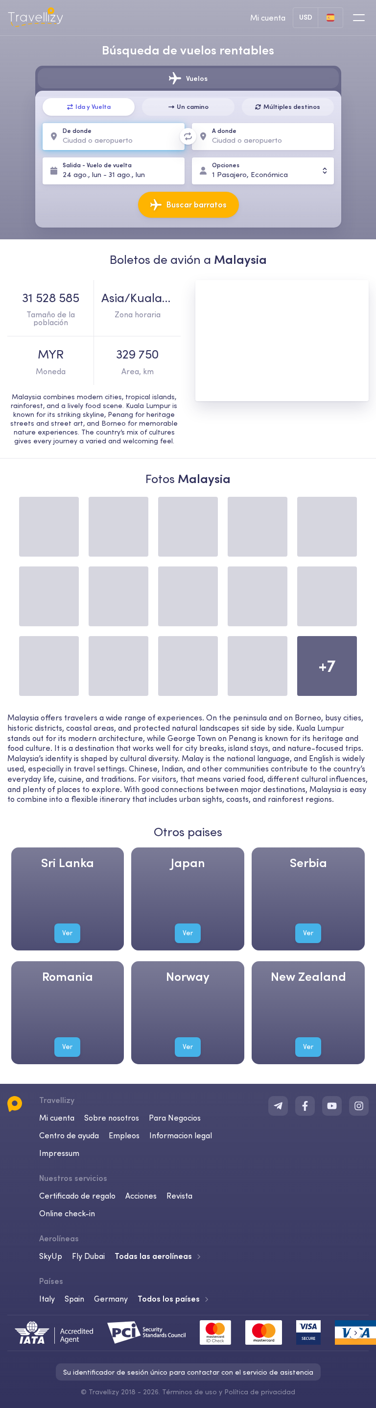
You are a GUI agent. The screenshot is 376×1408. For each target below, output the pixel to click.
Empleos (124, 1135)
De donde (77, 131)
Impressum (59, 1153)
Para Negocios (175, 1118)
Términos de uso (189, 1391)
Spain (74, 1299)
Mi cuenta (56, 1118)
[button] (355, 1333)
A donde (224, 131)
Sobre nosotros (111, 1118)
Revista (179, 1196)
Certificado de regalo (77, 1196)
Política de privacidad (259, 1391)
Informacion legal (180, 1135)
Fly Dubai (88, 1256)
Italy (47, 1299)
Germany (111, 1299)
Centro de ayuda (69, 1135)
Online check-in (67, 1213)
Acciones (141, 1196)
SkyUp (50, 1256)
